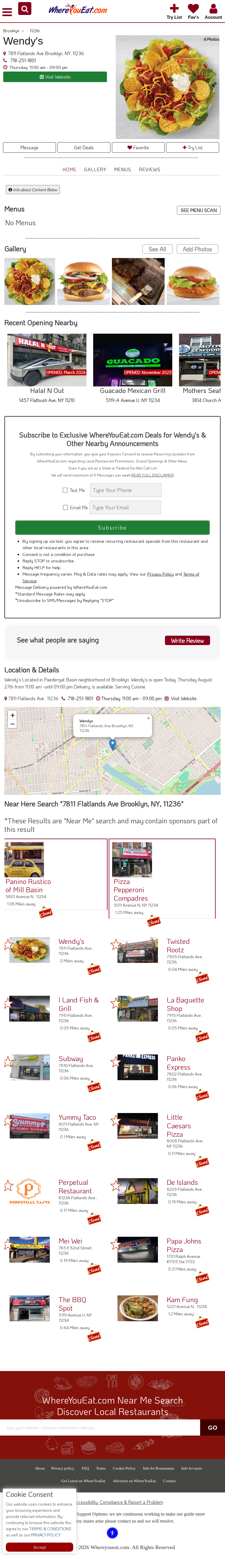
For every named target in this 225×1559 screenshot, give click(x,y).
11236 (35, 30)
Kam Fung (182, 1299)
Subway (71, 1058)
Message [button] (29, 147)
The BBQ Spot (72, 1303)
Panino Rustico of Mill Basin (28, 885)
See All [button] (157, 249)
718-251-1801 (22, 60)
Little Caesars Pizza (179, 1125)
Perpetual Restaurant (75, 1186)
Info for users (191, 1468)
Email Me (78, 507)
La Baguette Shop (185, 1004)
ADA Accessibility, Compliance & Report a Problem (112, 1502)
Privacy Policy (160, 574)
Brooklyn (13, 30)
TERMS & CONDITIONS (49, 1528)
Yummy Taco (77, 1117)
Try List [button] (195, 147)
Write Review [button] (187, 640)
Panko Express (178, 1062)
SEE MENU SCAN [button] (199, 210)
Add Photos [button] (197, 249)
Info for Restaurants (158, 1468)
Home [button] (69, 169)
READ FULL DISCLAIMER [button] (152, 475)
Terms (100, 1468)
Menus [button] (122, 169)
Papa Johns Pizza (184, 1245)
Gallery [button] (95, 169)
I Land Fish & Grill (79, 1004)
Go (212, 1427)
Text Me (78, 490)
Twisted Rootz (178, 945)
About (40, 1468)
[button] (24, 8)
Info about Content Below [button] (34, 189)
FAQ (85, 1468)
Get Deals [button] (84, 147)
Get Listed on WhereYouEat (83, 1481)
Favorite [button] (140, 147)
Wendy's (71, 941)
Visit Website (183, 698)
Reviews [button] (150, 169)
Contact (169, 1481)
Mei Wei (70, 1240)
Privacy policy (62, 1468)
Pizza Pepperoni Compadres (131, 890)
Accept (39, 1547)
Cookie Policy (124, 1468)
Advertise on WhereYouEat (134, 1481)
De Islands (182, 1182)
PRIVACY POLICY (45, 1535)
